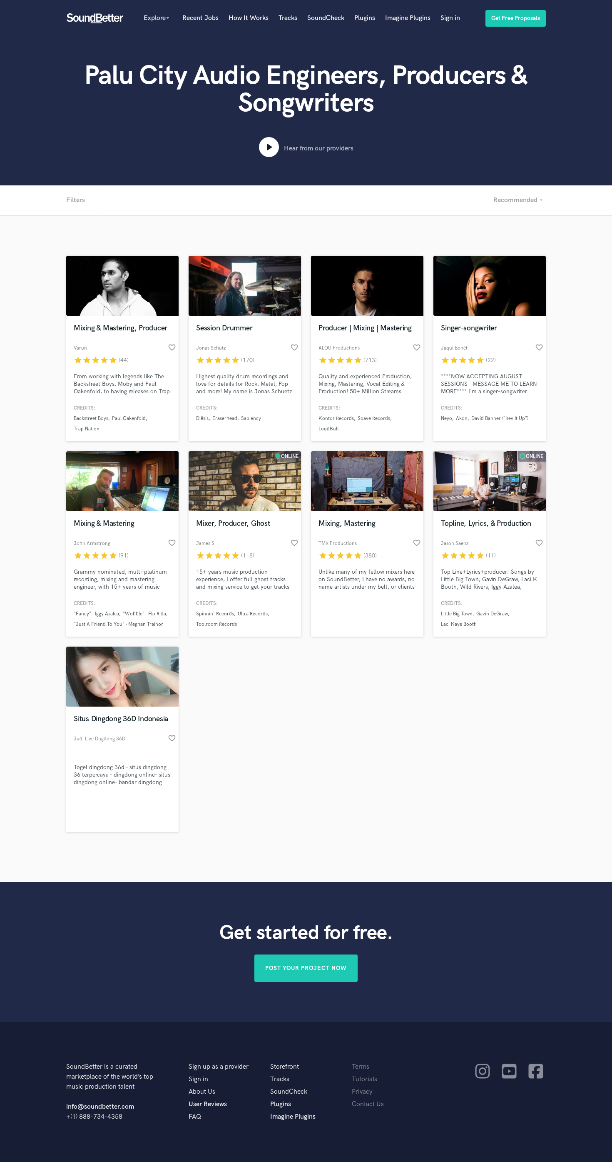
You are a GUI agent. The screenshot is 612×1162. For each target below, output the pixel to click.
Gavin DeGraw (492, 614)
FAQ (195, 1117)
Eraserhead (224, 418)
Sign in (450, 18)
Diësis (202, 418)
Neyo (446, 418)
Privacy (362, 1092)
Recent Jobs (200, 18)
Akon (462, 418)
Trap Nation (87, 429)
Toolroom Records (216, 624)
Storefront (284, 1067)
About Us (202, 1092)
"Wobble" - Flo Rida (144, 614)
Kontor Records (336, 418)
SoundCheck (325, 18)
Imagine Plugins (407, 18)
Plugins (364, 18)
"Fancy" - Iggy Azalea (96, 614)
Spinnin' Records (215, 614)
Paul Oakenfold (129, 418)
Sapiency (251, 418)
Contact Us (368, 1104)
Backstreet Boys (91, 418)
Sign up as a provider (219, 1067)
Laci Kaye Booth (459, 624)
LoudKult (328, 429)
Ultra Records (253, 614)
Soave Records (374, 418)
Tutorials (364, 1079)
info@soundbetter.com (100, 1107)
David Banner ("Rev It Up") (499, 418)
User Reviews (208, 1104)
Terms (360, 1067)
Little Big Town (457, 614)
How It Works (249, 18)
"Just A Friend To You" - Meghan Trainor (118, 624)
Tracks (288, 18)
